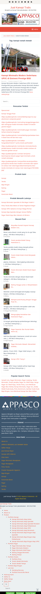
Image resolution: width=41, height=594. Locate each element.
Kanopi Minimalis (20, 387)
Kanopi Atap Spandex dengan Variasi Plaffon (16, 212)
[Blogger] (31, 2)
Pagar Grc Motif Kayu (26, 382)
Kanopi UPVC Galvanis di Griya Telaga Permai (16, 209)
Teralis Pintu (20, 384)
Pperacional (5, 110)
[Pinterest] (15, 2)
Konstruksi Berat (7, 194)
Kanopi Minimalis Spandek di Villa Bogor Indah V (17, 202)
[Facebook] (9, 2)
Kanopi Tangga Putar (8, 114)
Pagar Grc (30, 387)
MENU (36, 29)
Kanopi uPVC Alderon (8, 454)
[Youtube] (25, 2)
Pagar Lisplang (27, 380)
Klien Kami (5, 457)
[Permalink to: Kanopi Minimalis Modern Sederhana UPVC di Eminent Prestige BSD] (20, 58)
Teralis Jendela (14, 382)
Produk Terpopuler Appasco (10, 470)
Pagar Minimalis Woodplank (10, 460)
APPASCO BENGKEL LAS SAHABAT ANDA (14, 444)
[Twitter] (12, 2)
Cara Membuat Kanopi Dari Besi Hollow (23, 391)
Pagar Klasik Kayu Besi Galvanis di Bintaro (15, 215)
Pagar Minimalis (15, 380)
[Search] (6, 584)
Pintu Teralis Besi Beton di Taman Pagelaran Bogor (18, 206)
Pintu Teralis (5, 467)
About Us (4, 441)
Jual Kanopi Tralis (20, 7)
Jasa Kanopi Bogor (7, 451)
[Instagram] (18, 2)
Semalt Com (5, 380)
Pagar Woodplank (7, 464)
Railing (3, 188)
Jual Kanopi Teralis (10, 496)
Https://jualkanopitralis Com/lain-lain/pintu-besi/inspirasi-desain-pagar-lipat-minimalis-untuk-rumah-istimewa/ (18, 156)
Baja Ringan (5, 185)
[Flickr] (28, 2)
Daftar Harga (5, 448)
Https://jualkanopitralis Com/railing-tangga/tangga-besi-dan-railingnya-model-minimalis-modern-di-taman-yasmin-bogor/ (20, 124)
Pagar (3, 191)
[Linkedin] (21, 2)
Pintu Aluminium (19, 389)
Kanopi (3, 178)
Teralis (3, 181)
